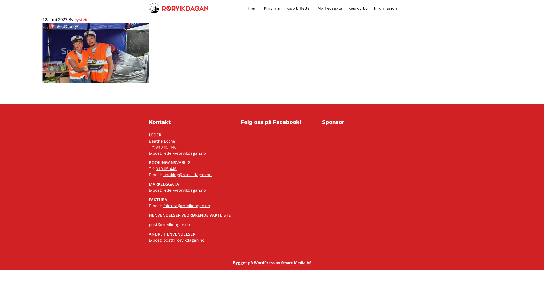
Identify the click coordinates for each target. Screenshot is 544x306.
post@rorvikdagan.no (184, 240)
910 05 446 (166, 147)
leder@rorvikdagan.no (184, 153)
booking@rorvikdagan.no (187, 174)
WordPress (264, 262)
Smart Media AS (296, 262)
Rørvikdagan (178, 8)
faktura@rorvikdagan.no (186, 205)
